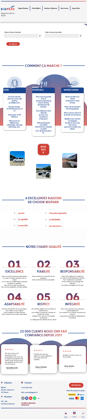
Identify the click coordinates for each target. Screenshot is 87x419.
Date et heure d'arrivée (12, 32)
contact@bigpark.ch (31, 392)
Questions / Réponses (50, 8)
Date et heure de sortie (53, 32)
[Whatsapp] (34, 398)
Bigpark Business (23, 8)
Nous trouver (64, 8)
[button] (43, 149)
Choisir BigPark (36, 8)
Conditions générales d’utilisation (28, 404)
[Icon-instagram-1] (23, 398)
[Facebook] (26, 398)
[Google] (30, 398)
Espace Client (76, 8)
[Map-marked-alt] (38, 398)
